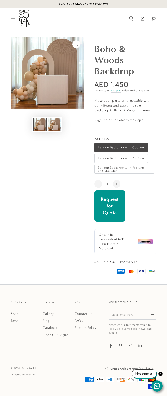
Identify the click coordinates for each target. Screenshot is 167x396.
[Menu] (13, 18)
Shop (15, 314)
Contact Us (83, 314)
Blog (46, 321)
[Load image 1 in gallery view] (40, 124)
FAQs (79, 321)
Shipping (116, 90)
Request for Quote (110, 206)
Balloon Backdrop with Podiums (121, 159)
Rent (14, 321)
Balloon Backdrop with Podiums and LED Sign (121, 170)
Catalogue (50, 328)
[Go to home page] (24, 18)
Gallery (48, 314)
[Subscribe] (153, 314)
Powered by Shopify (23, 374)
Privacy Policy (86, 328)
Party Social (29, 368)
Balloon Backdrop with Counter (121, 149)
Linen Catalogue (55, 335)
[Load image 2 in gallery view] (54, 124)
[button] (131, 18)
